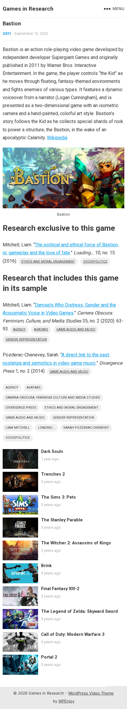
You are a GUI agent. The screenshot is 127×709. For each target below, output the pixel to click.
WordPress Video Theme (91, 693)
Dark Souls (52, 451)
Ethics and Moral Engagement (48, 261)
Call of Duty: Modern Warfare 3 (72, 634)
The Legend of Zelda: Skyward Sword (79, 611)
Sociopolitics (95, 261)
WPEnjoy (66, 701)
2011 (7, 33)
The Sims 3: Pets (58, 497)
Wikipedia (57, 137)
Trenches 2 (53, 474)
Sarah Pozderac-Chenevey (86, 428)
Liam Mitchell (18, 428)
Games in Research (28, 8)
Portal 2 (49, 657)
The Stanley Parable (62, 520)
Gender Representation (26, 339)
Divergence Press (21, 408)
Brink (46, 565)
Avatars (41, 329)
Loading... (46, 428)
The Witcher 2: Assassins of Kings (76, 543)
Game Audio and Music (75, 329)
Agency (19, 329)
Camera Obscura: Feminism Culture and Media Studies (53, 397)
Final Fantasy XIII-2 (60, 588)
